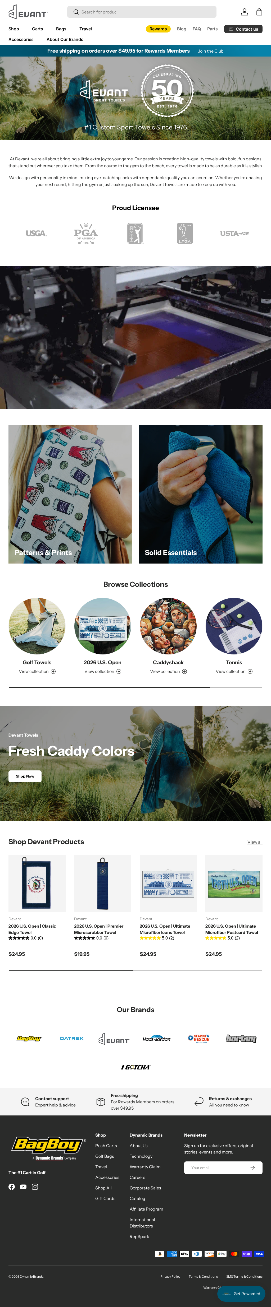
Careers (137, 1177)
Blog (181, 28)
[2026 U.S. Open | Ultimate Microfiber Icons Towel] (168, 883)
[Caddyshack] (168, 626)
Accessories (107, 1177)
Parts (212, 28)
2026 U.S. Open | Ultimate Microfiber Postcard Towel (231, 929)
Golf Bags (104, 1156)
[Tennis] (234, 626)
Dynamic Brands (31, 1276)
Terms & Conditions (203, 1276)
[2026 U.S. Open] (102, 626)
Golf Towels (37, 662)
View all (255, 842)
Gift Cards (105, 1198)
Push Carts (106, 1145)
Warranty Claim (145, 1166)
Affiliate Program (146, 1209)
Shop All (103, 1187)
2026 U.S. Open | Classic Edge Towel (32, 929)
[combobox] (141, 12)
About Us (139, 1145)
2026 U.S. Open (102, 662)
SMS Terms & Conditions (244, 1276)
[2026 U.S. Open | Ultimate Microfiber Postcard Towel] (234, 883)
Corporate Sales (145, 1187)
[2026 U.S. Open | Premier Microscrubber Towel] (102, 883)
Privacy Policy (170, 1276)
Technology (141, 1156)
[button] (259, 12)
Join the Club (211, 51)
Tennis (234, 662)
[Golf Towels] (37, 626)
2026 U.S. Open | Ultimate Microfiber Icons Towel (165, 929)
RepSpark (139, 1236)
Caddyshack (168, 662)
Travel (101, 1166)
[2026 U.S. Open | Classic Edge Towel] (37, 883)
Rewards (158, 28)
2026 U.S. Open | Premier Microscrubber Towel (98, 929)
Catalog (137, 1198)
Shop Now (25, 776)
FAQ (197, 28)
